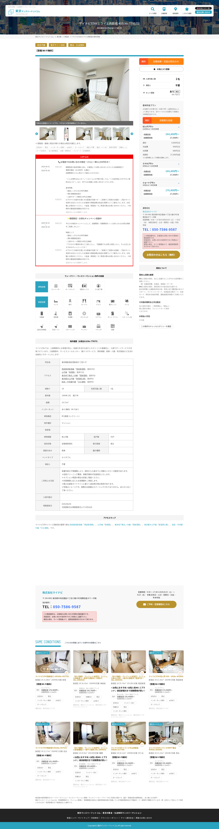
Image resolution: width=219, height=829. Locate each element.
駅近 (46, 147)
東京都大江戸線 (68, 378)
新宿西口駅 (80, 378)
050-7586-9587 (164, 229)
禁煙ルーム (123, 147)
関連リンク (71, 818)
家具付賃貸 (113, 147)
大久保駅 (81, 381)
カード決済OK (41, 151)
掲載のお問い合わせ (144, 818)
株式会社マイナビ (150, 211)
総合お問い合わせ (203, 12)
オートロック (79, 147)
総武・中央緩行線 (69, 381)
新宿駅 (72, 372)
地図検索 (175, 13)
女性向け (39, 147)
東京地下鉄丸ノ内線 (70, 375)
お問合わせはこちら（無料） (161, 254)
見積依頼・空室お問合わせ (166, 61)
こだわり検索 (186, 13)
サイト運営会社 (127, 818)
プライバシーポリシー (110, 818)
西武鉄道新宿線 (68, 369)
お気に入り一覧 (204, 8)
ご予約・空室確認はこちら (158, 604)
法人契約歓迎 (53, 151)
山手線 (64, 372)
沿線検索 (164, 13)
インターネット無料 (57, 147)
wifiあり (69, 147)
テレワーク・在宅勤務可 (82, 151)
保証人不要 (90, 147)
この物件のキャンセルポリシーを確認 (156, 326)
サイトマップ (83, 818)
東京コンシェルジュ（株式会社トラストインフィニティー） (89, 706)
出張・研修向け (65, 151)
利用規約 (94, 818)
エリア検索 (153, 13)
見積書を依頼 (165, 120)
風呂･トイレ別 (102, 147)
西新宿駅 (83, 375)
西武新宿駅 (80, 369)
